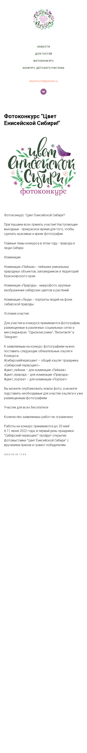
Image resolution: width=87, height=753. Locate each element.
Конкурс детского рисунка (44, 67)
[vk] (43, 92)
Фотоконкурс (43, 60)
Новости (43, 46)
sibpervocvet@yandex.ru (43, 81)
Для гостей (43, 53)
